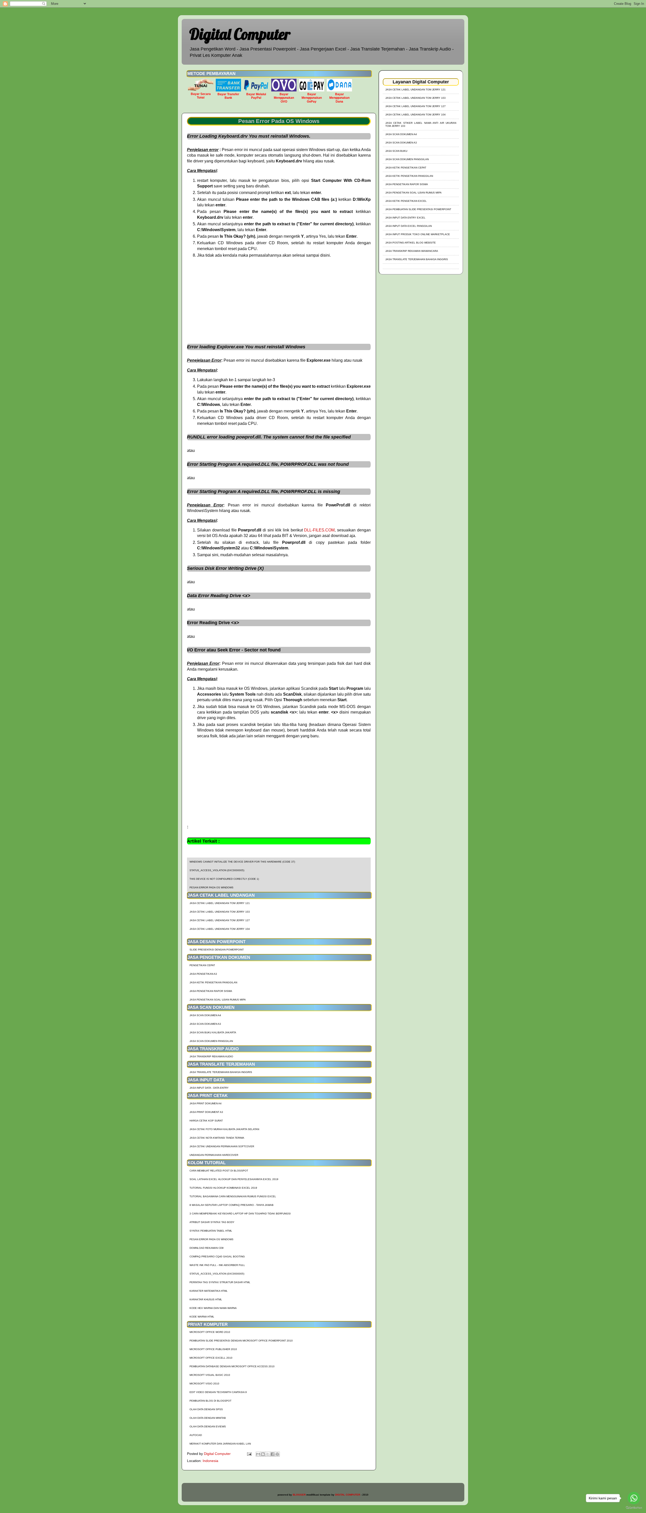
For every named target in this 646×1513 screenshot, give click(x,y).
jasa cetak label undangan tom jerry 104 (220, 929)
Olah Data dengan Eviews (208, 1426)
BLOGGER (299, 1494)
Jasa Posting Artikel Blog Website (410, 242)
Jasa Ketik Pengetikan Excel (406, 201)
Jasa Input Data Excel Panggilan (408, 226)
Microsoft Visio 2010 (204, 1383)
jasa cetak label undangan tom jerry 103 (220, 911)
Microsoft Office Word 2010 (210, 1332)
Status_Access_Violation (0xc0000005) (217, 870)
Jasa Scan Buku (396, 151)
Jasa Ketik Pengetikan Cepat (405, 167)
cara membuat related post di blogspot (219, 1170)
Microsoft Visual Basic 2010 (210, 1375)
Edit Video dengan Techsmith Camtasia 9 (218, 1392)
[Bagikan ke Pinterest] (277, 1454)
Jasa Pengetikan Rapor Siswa (211, 991)
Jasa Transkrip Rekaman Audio (211, 1056)
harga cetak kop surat (206, 1120)
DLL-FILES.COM (319, 530)
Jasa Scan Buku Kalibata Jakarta (213, 1032)
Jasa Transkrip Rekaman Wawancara (411, 251)
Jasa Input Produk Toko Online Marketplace (417, 234)
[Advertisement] (278, 298)
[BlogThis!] (262, 1454)
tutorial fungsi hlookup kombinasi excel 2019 (223, 1187)
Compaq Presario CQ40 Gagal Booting (217, 1256)
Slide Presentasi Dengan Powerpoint (217, 949)
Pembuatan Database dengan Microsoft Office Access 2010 (232, 1366)
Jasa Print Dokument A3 (206, 1112)
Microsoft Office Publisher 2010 (213, 1349)
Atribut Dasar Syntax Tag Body (212, 1222)
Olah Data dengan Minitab (208, 1418)
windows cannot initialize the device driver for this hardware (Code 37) (242, 861)
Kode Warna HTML (202, 1316)
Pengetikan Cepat (202, 965)
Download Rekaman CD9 (207, 1248)
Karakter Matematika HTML (209, 1290)
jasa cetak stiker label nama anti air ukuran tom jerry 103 (420, 124)
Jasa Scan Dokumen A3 (205, 1023)
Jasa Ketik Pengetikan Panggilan (213, 982)
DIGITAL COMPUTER (347, 1494)
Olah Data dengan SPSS (206, 1409)
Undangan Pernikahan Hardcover (214, 1155)
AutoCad (196, 1435)
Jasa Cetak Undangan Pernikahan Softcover (222, 1146)
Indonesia (210, 1461)
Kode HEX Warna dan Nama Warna (213, 1308)
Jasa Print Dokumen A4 (206, 1103)
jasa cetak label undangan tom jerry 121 (220, 903)
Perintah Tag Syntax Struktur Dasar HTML (220, 1282)
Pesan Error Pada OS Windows (211, 887)
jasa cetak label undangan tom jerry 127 (220, 920)
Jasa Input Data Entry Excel (405, 217)
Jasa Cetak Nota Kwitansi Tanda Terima (217, 1137)
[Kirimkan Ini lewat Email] (258, 1454)
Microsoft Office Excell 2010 (211, 1357)
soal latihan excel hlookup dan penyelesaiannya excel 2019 (234, 1179)
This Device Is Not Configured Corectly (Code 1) (224, 878)
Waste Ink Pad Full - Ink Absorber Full (217, 1265)
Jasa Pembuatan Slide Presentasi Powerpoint (418, 209)
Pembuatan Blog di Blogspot (210, 1400)
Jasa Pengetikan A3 (203, 973)
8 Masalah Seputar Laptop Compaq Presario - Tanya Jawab (232, 1205)
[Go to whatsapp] (634, 1498)
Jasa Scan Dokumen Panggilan (211, 1041)
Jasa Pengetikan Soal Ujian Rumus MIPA (218, 999)
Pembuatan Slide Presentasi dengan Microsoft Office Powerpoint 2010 (241, 1340)
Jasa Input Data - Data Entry (209, 1087)
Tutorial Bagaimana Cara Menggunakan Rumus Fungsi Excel (233, 1196)
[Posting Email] (249, 1454)
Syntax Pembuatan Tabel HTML (211, 1230)
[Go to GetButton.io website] (634, 1507)
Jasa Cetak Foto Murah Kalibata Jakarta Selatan (224, 1129)
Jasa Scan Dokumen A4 (205, 1015)
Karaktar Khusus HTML (206, 1299)
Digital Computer (239, 34)
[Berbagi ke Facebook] (272, 1454)
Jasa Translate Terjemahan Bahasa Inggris (221, 1072)
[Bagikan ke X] (267, 1454)
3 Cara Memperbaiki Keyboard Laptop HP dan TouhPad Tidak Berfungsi (240, 1213)
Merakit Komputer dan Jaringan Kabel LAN (220, 1443)
